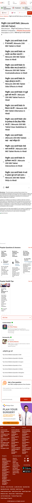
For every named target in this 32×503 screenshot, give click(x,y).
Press (14, 474)
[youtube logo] (28, 461)
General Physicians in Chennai (26, 432)
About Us (15, 458)
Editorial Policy (16, 472)
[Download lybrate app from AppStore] (26, 472)
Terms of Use (16, 464)
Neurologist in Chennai (25, 445)
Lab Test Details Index (5, 496)
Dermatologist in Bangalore (5, 472)
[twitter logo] (28, 459)
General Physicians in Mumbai (15, 432)
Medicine (6, 16)
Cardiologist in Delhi (5, 434)
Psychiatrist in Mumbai (14, 440)
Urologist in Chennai (26, 447)
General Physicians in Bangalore (6, 461)
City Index (3, 486)
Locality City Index (18, 486)
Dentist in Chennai (26, 430)
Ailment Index (12, 493)
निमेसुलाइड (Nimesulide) (24, 30)
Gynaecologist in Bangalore (5, 467)
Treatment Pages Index (16, 496)
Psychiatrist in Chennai (25, 440)
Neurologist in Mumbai (14, 445)
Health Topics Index (26, 491)
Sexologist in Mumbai (14, 452)
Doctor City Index (9, 486)
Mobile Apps (15, 462)
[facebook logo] (25, 459)
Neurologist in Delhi (5, 442)
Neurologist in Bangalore (5, 475)
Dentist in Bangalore (4, 459)
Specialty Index (26, 486)
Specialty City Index (5, 489)
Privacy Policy (16, 471)
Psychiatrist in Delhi (5, 438)
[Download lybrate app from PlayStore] (26, 469)
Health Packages (19, 493)
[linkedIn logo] (25, 461)
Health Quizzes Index (16, 491)
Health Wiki (12, 489)
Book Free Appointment (23, 3)
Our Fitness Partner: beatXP (16, 469)
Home (1, 16)
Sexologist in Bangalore (5, 483)
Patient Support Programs (6, 498)
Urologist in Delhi (4, 444)
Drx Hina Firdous (12, 327)
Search (29, 12)
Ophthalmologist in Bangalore (6, 481)
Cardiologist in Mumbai (14, 435)
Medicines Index (4, 493)
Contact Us (15, 459)
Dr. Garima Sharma (13, 341)
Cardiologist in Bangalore (5, 464)
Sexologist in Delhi (5, 448)
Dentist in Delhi (4, 430)
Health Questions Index (6, 491)
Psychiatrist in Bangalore (5, 470)
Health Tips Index (20, 489)
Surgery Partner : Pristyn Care (16, 466)
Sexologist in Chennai (25, 452)
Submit (25, 399)
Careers (14, 461)
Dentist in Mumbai (15, 430)
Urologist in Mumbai (15, 447)
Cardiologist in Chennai (25, 435)
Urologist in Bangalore (4, 478)
